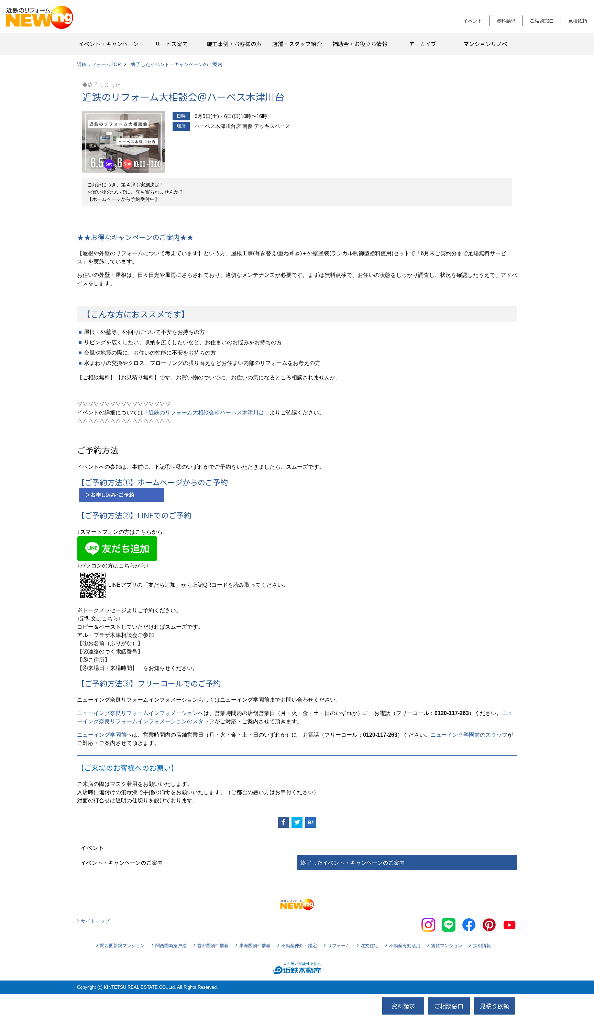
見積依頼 (577, 20)
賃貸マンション (446, 945)
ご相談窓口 (542, 20)
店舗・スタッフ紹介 (297, 44)
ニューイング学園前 (101, 735)
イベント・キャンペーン (108, 44)
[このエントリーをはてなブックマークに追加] (310, 822)
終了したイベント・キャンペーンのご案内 (352, 862)
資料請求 (506, 20)
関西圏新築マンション (122, 945)
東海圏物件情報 (255, 945)
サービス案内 (171, 44)
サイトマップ (95, 921)
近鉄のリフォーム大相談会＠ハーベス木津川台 (206, 412)
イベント (472, 20)
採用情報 (482, 945)
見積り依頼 (494, 1005)
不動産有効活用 (404, 945)
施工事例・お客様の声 (234, 44)
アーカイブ (422, 44)
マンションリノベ (485, 44)
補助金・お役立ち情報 (359, 44)
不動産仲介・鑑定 (299, 945)
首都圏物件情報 (213, 945)
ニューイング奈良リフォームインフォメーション (137, 713)
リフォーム (339, 945)
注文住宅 (369, 945)
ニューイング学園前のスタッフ (468, 735)
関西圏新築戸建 (171, 945)
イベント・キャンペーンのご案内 (121, 862)
